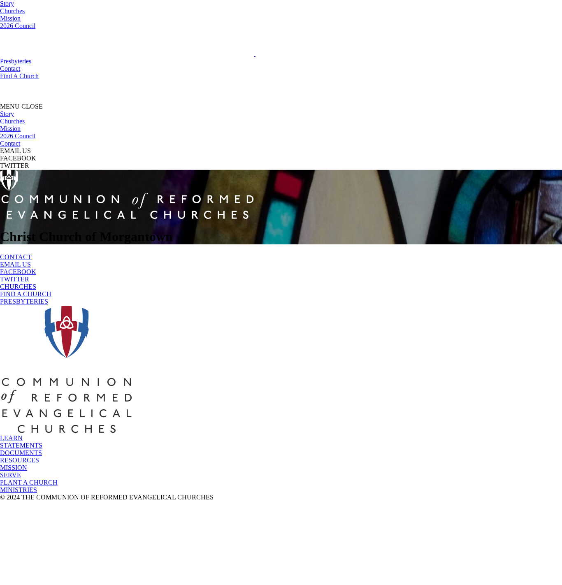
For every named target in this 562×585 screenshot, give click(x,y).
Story (7, 3)
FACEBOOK (18, 271)
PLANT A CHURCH (29, 482)
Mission (10, 18)
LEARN (11, 437)
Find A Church (19, 75)
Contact (10, 68)
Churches (12, 10)
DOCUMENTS (21, 452)
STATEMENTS (21, 445)
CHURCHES (18, 286)
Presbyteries (15, 61)
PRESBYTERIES (24, 301)
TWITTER (14, 279)
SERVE (10, 474)
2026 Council (17, 25)
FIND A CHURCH (25, 293)
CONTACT (16, 256)
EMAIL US (15, 264)
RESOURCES (19, 460)
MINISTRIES (18, 489)
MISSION (13, 467)
